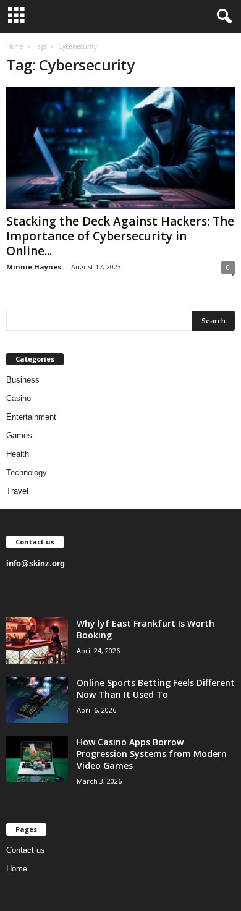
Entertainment (31, 417)
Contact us (25, 850)
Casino (18, 398)
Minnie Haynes (33, 266)
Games (19, 435)
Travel (17, 491)
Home (14, 46)
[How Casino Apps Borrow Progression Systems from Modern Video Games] (37, 759)
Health (17, 454)
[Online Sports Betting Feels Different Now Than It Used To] (37, 700)
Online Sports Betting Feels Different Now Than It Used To (156, 688)
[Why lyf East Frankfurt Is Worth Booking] (37, 640)
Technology (26, 472)
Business (23, 379)
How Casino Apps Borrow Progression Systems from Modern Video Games (152, 753)
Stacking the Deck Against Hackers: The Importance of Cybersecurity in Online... (120, 236)
